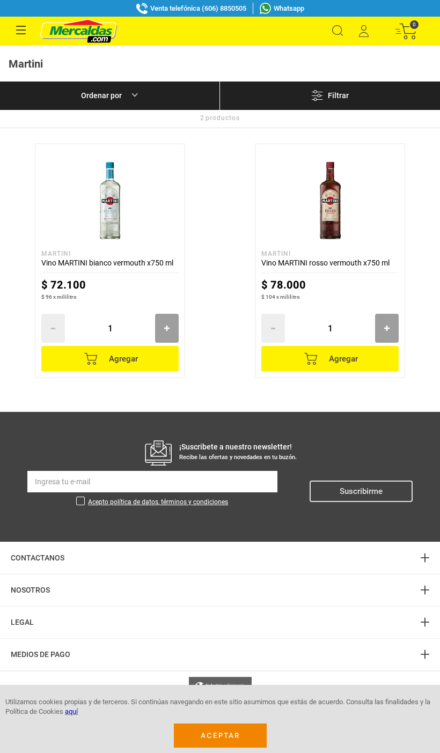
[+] (167, 328)
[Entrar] (363, 31)
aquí (71, 711)
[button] (337, 30)
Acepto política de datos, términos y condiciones (158, 502)
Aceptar (220, 735)
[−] (53, 328)
